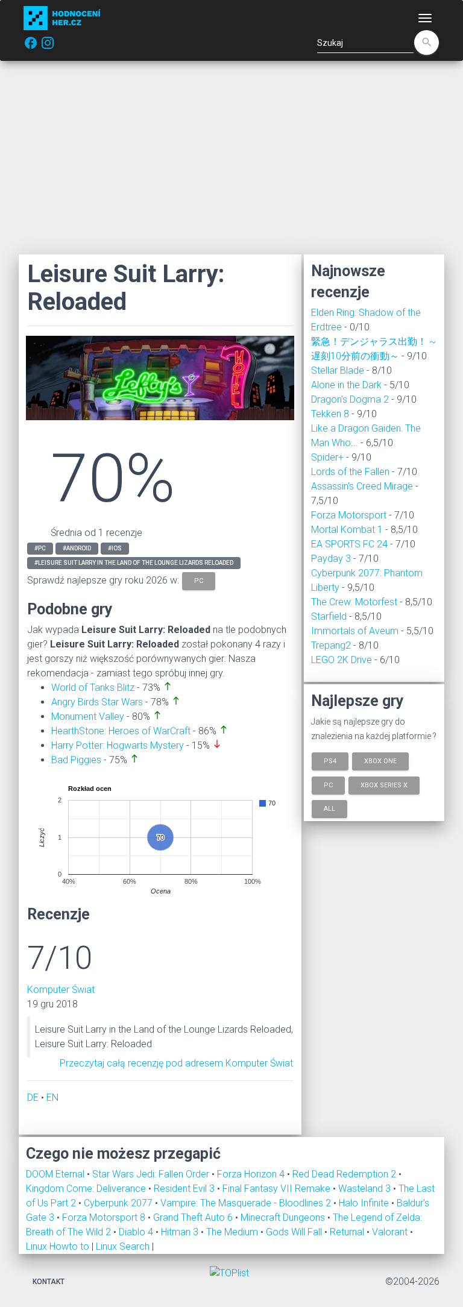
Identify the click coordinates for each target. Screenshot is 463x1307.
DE (33, 1097)
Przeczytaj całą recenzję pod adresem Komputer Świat (176, 1063)
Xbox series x (384, 785)
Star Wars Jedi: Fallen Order (152, 1174)
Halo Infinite (365, 1203)
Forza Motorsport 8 (105, 1217)
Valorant (391, 1232)
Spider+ (327, 457)
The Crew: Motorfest (354, 602)
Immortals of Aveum (354, 631)
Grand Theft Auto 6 (194, 1217)
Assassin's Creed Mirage (362, 486)
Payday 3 (331, 558)
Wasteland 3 (365, 1188)
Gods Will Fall (295, 1232)
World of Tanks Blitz (92, 687)
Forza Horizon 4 (252, 1174)
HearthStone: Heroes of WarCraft (121, 731)
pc (198, 580)
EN (52, 1097)
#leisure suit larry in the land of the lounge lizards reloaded (133, 562)
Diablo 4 (137, 1232)
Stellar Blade (337, 370)
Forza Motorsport (348, 515)
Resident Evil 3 (185, 1188)
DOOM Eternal (56, 1174)
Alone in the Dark (346, 385)
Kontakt (49, 1281)
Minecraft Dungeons (284, 1217)
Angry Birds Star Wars (97, 702)
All (329, 809)
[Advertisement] (231, 157)
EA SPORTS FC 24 (349, 544)
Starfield (329, 616)
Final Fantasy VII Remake (277, 1188)
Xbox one (380, 761)
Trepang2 (331, 645)
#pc (40, 548)
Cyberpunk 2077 (119, 1203)
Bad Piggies (76, 760)
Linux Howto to (57, 1246)
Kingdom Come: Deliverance (87, 1188)
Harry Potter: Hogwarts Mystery (117, 745)
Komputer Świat (61, 989)
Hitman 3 (181, 1232)
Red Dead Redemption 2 (345, 1174)
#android (77, 548)
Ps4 (330, 761)
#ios (115, 548)
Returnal (348, 1232)
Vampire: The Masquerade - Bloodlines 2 (246, 1203)
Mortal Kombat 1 (347, 529)
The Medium (233, 1232)
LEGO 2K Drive (341, 660)
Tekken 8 (330, 414)
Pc (328, 785)
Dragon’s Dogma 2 (350, 399)
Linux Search (123, 1246)
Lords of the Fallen (350, 471)
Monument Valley (87, 716)
